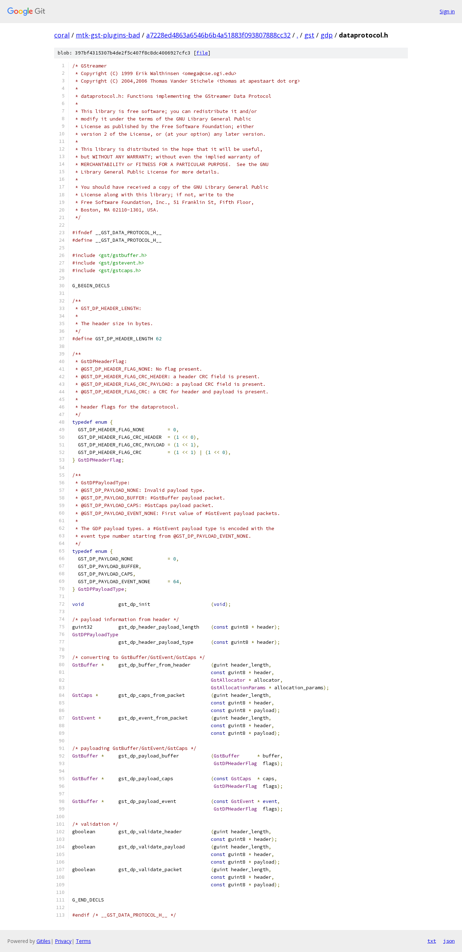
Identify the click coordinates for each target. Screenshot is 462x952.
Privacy (63, 941)
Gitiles (43, 941)
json (449, 941)
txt (431, 941)
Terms (83, 941)
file (202, 53)
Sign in (447, 11)
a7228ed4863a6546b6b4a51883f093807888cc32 (218, 35)
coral (62, 35)
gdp (327, 35)
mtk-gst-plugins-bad (108, 35)
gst (309, 35)
